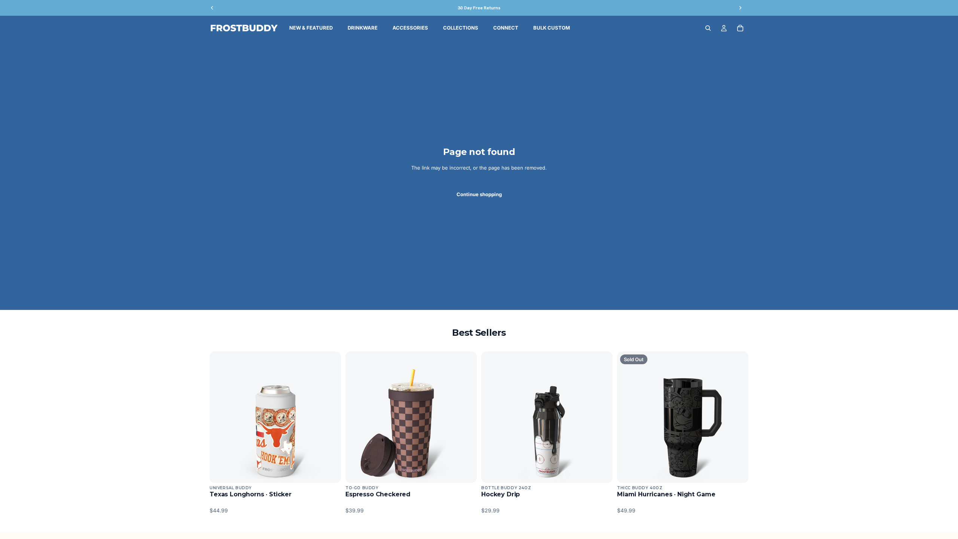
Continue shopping (479, 194)
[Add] (329, 471)
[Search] (708, 28)
